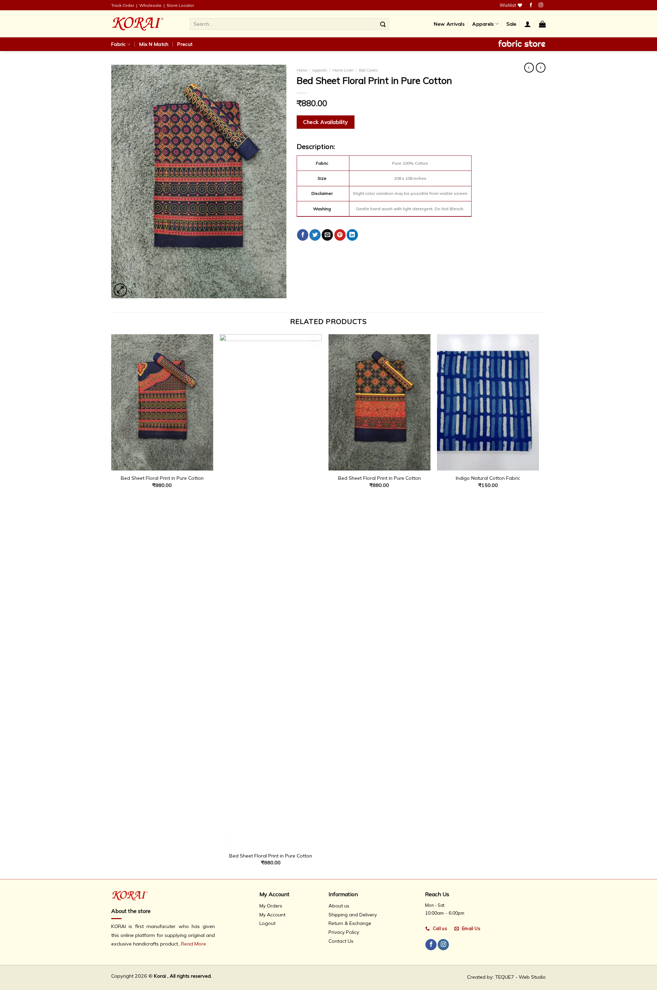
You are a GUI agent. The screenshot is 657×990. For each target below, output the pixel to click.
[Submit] (383, 24)
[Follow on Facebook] (531, 5)
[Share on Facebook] (302, 235)
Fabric (118, 44)
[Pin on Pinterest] (340, 235)
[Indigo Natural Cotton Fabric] (488, 402)
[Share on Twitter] (315, 235)
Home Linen (343, 70)
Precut (184, 44)
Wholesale (150, 5)
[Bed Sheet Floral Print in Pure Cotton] (162, 402)
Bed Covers (368, 70)
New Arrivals (449, 24)
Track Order (122, 5)
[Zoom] (120, 290)
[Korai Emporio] (145, 23)
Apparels (483, 24)
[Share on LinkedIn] (352, 235)
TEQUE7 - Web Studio (520, 977)
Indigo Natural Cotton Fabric (488, 478)
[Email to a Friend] (327, 235)
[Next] (538, 606)
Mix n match (153, 44)
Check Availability (325, 121)
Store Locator (180, 5)
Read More (193, 944)
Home (302, 70)
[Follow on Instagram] (541, 5)
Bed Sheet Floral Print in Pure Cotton (162, 478)
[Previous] (111, 606)
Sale (511, 24)
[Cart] (542, 24)
